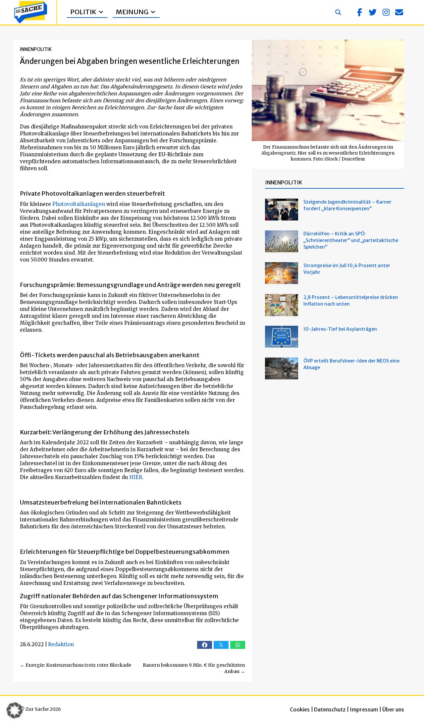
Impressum (364, 709)
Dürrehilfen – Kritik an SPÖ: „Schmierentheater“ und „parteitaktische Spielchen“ (350, 240)
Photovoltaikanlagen (78, 204)
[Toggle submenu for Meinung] (153, 12)
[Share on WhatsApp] (237, 645)
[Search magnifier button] (338, 12)
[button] (359, 12)
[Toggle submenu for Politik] (101, 12)
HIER (135, 477)
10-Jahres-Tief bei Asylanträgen (340, 329)
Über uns (393, 709)
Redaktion (61, 644)
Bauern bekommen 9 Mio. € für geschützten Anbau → (194, 668)
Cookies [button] (300, 709)
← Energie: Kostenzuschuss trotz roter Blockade (75, 665)
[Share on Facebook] (204, 645)
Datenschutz (329, 709)
